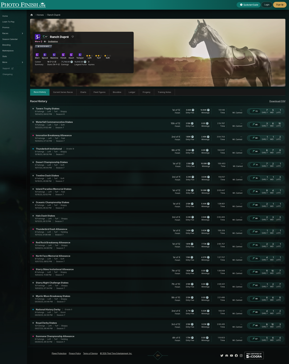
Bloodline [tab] (117, 92)
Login (266, 4)
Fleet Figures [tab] (100, 92)
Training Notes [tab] (164, 92)
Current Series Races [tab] (63, 92)
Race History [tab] (40, 92)
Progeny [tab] (146, 92)
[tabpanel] (157, 222)
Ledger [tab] (132, 92)
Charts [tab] (83, 92)
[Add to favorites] (73, 37)
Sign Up (279, 4)
